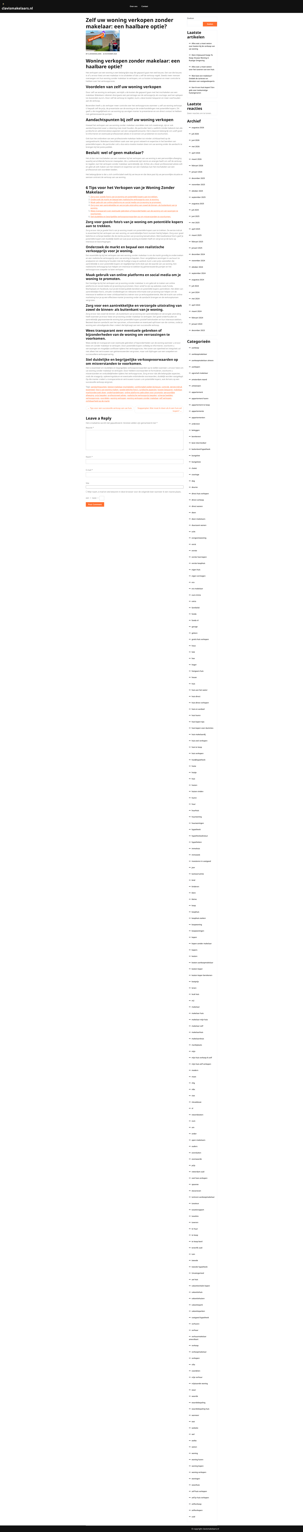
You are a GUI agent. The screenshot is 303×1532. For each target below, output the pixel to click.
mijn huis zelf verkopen (201, 1064)
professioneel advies (117, 395)
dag (193, 481)
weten (194, 1447)
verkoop (195, 1345)
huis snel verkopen (199, 740)
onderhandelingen (115, 392)
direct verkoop (198, 500)
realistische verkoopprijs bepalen (142, 395)
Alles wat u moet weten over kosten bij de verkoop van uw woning (202, 46)
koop (194, 905)
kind (193, 880)
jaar (193, 867)
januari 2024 (197, 324)
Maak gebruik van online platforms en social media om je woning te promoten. (126, 202)
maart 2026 (197, 159)
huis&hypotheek (198, 760)
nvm (193, 1121)
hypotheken (197, 842)
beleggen (196, 430)
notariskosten (197, 1114)
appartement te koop (201, 405)
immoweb (196, 855)
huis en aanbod (198, 709)
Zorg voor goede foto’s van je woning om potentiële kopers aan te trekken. (124, 196)
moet (194, 1076)
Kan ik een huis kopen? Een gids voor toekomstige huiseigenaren (201, 90)
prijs (193, 1165)
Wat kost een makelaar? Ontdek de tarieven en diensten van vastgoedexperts (201, 78)
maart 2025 (197, 235)
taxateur (195, 1203)
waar (194, 1390)
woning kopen (197, 1466)
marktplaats (197, 1045)
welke (194, 1440)
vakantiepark (197, 1305)
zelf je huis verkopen (200, 1497)
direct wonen (197, 506)
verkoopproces (92, 398)
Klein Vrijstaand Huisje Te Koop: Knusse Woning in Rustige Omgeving (201, 58)
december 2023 (198, 330)
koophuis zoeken (199, 918)
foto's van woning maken (107, 389)
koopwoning (197, 924)
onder (194, 1133)
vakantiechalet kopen (201, 1286)
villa (193, 1364)
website (195, 1428)
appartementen (198, 417)
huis (193, 683)
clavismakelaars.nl (17, 8)
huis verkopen (197, 753)
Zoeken (190, 18)
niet (193, 1095)
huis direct (196, 696)
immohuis (196, 848)
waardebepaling (198, 1402)
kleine (194, 899)
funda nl (195, 620)
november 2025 (198, 184)
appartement (197, 392)
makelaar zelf (197, 1026)
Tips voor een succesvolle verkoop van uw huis (111, 408)
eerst (194, 544)
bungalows (196, 462)
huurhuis (195, 810)
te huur (195, 1229)
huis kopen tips (198, 722)
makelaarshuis (198, 1038)
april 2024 (196, 305)
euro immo (196, 595)
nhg (193, 1083)
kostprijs (195, 981)
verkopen (196, 1358)
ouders (194, 1146)
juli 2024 (195, 286)
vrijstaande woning (200, 1383)
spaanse (195, 1184)
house (194, 677)
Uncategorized (198, 1273)
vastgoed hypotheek (200, 1317)
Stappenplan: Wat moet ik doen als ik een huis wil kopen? (160, 409)
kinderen (195, 886)
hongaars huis (197, 671)
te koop (195, 1235)
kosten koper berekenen (202, 975)
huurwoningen (198, 823)
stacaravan (196, 1191)
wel (193, 1434)
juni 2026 (195, 140)
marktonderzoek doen (96, 392)
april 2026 (196, 153)
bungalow (196, 455)
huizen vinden (197, 791)
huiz (193, 778)
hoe (193, 658)
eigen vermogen (198, 576)
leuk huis (195, 994)
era (193, 582)
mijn (193, 1051)
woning (195, 1453)
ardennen (196, 424)
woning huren (197, 1459)
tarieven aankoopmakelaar (203, 1197)
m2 (193, 1000)
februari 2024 (197, 317)
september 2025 (199, 197)
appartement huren (200, 398)
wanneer (195, 1415)
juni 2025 (195, 216)
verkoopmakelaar (199, 1352)
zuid (193, 1516)
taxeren (195, 1222)
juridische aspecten (148, 389)
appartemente (198, 411)
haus (194, 645)
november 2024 (198, 260)
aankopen (196, 367)
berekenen (196, 436)
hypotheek (196, 829)
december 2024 (198, 254)
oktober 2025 (197, 191)
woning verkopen (118, 398)
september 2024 (199, 273)
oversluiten (196, 1152)
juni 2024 (195, 292)
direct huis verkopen (200, 493)
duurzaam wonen (199, 525)
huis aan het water (199, 690)
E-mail (89, 470)
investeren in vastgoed (201, 861)
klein (194, 893)
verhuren (195, 1324)
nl (192, 1108)
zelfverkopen (197, 1510)
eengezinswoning (199, 538)
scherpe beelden (165, 395)
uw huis (195, 1279)
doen (194, 512)
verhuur (195, 1330)
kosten (194, 956)
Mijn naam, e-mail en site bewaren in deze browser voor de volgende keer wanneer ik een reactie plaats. (134, 491)
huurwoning (197, 817)
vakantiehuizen (198, 1298)
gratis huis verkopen (200, 639)
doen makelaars (198, 519)
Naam (89, 457)
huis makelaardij (199, 734)
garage (195, 626)
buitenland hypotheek (201, 449)
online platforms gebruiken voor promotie (144, 392)
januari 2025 (197, 248)
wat (193, 1421)
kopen (194, 937)
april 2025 (196, 229)
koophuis (195, 912)
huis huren (196, 715)
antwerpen (196, 386)
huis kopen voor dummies (202, 728)
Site (87, 483)
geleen (194, 633)
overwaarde (197, 1159)
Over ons (133, 6)
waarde (195, 1396)
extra (194, 601)
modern (195, 1070)
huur (194, 804)
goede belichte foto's (128, 389)
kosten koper (197, 969)
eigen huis (196, 569)
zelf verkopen (165, 398)
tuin (193, 1254)
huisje (194, 772)
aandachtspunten (99, 386)
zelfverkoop (196, 1504)
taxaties (195, 1216)
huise (194, 766)
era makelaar (197, 588)
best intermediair (199, 443)
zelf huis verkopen (199, 1491)
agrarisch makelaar (200, 373)
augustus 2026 (198, 127)
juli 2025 (195, 210)
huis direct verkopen (200, 702)
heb (193, 652)
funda (194, 614)
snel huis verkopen (199, 1178)
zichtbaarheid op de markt (98, 401)
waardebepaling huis (200, 1409)
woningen (196, 1478)
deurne (195, 487)
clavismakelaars (94, 54)
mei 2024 (196, 298)
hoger (194, 664)
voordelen (104, 398)
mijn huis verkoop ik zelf (202, 1057)
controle (165, 386)
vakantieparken (198, 1311)
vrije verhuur (197, 1377)
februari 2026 (197, 165)
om (193, 1127)
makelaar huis (198, 1013)
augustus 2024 (198, 279)
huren (194, 798)
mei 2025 (196, 222)
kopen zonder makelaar (202, 943)
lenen (194, 988)
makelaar (178, 389)
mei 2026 (196, 146)
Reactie (90, 427)
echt (193, 531)
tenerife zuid (197, 1247)
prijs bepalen (101, 395)
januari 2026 (197, 172)
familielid (195, 607)
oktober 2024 (197, 267)
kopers (194, 950)
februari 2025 (197, 241)
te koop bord (197, 1241)
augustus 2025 (198, 203)
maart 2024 (197, 311)
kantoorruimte (198, 874)
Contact (144, 6)
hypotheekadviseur (200, 836)
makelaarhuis (197, 1032)
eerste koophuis (198, 563)
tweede (195, 1260)
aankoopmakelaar (199, 354)
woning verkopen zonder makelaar (142, 398)
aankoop (195, 348)
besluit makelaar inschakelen (121, 386)
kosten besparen (165, 389)
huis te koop (197, 747)
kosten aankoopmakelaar (202, 962)
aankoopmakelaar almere (203, 360)
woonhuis (196, 1485)
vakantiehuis (197, 1292)
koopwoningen (198, 931)
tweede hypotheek (199, 1267)
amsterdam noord (199, 379)
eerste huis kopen (199, 557)
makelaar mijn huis (200, 1019)
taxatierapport (198, 1209)
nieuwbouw (196, 1102)
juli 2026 (195, 134)
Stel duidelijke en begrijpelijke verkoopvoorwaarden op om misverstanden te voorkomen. (131, 216)
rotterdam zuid (198, 1171)
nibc (193, 1089)
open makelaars (198, 1140)
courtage (195, 474)
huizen (194, 785)
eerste (194, 550)
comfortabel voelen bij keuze (148, 386)
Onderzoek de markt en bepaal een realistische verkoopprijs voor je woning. (125, 199)
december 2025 (198, 178)
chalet (194, 468)
